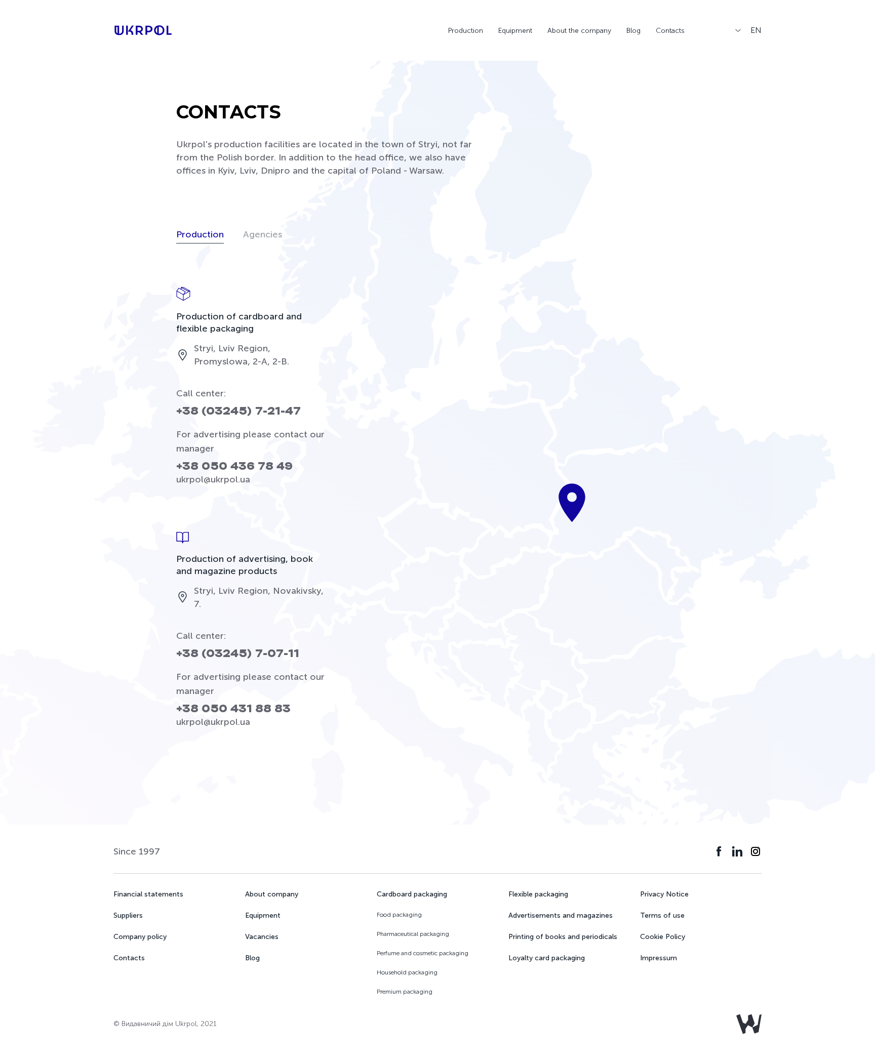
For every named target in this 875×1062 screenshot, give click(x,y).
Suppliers (128, 915)
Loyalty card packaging (546, 958)
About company (271, 894)
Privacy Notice (664, 894)
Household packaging (407, 972)
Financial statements (148, 894)
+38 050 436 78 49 (234, 466)
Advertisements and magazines (560, 915)
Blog (633, 30)
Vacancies (262, 936)
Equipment (515, 30)
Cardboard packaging (412, 894)
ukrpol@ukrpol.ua (213, 479)
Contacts (670, 30)
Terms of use (662, 915)
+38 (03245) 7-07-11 (237, 653)
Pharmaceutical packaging (413, 933)
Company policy (140, 936)
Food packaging (399, 914)
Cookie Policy (662, 936)
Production (465, 30)
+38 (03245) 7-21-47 (238, 411)
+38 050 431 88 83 (233, 709)
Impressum (658, 958)
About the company (579, 30)
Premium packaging (404, 991)
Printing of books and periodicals (562, 936)
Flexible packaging (538, 894)
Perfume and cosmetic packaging (422, 953)
